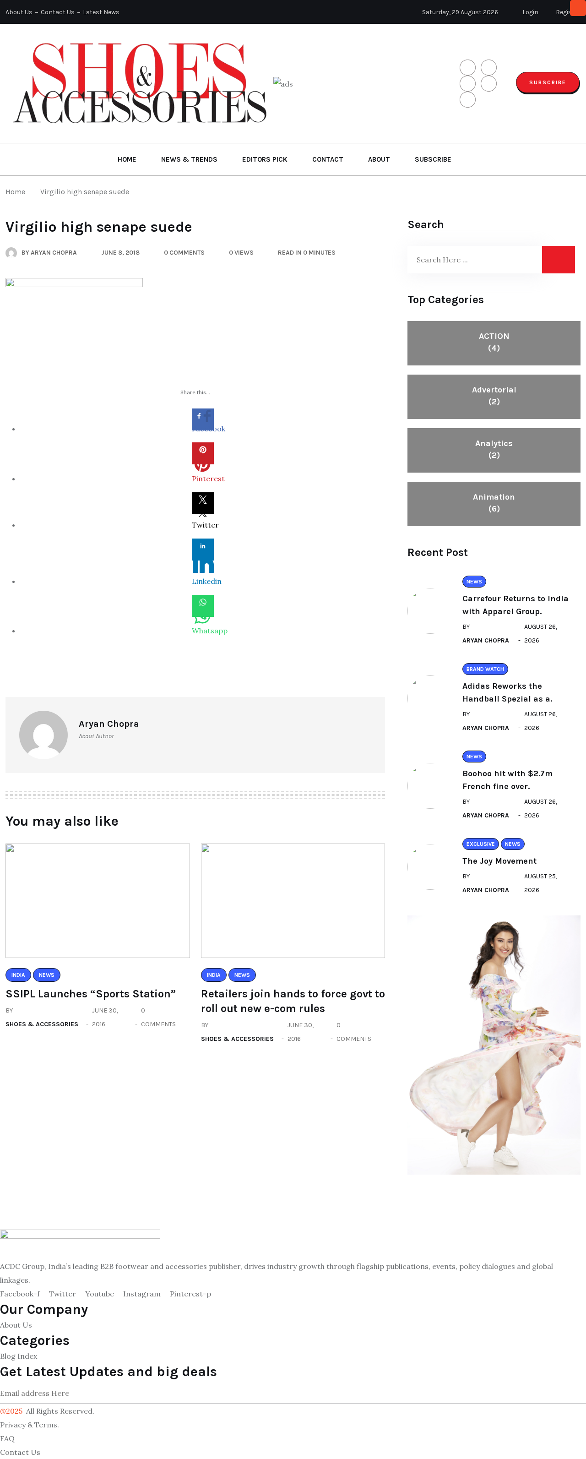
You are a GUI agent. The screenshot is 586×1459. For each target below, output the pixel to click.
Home (127, 159)
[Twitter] (203, 503)
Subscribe (547, 82)
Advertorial (494, 396)
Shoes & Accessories (41, 1024)
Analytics (494, 449)
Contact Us (58, 12)
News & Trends (189, 159)
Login (529, 12)
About (379, 159)
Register (567, 12)
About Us (19, 12)
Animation (494, 503)
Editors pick (265, 159)
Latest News (101, 12)
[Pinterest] (203, 453)
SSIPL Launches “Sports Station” (90, 993)
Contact (327, 159)
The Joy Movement (499, 861)
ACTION (494, 342)
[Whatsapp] (203, 606)
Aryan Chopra (485, 640)
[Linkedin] (203, 550)
